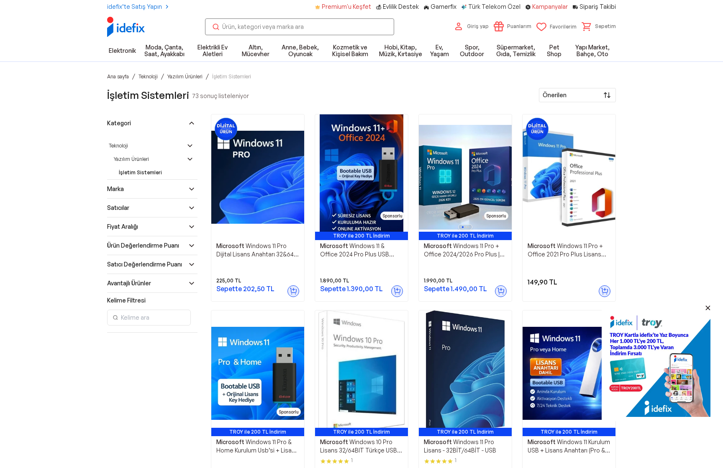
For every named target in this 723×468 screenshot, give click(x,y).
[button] (599, 26)
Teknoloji (118, 145)
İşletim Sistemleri (140, 172)
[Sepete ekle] (293, 291)
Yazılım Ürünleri (131, 159)
